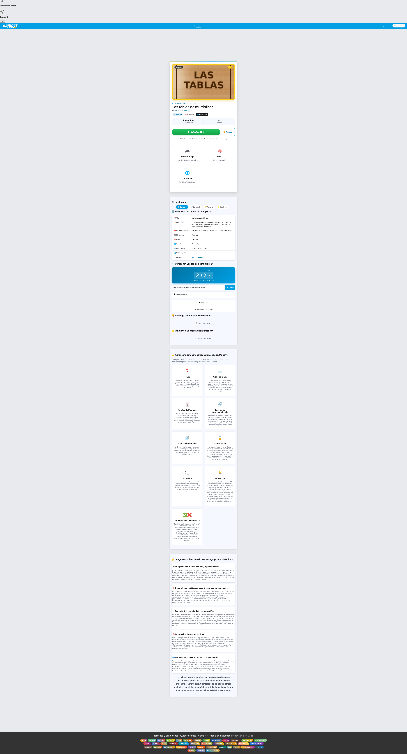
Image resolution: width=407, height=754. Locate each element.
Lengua (226, 740)
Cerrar (3, 10)
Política (259, 747)
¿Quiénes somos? (188, 735)
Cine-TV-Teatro (231, 743)
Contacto (203, 735)
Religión (191, 750)
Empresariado (168, 747)
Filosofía (192, 747)
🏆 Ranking (227, 132)
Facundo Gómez (181, 110)
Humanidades (211, 747)
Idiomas (206, 740)
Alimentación (206, 743)
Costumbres (243, 743)
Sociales (201, 750)
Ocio (229, 747)
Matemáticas (247, 740)
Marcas (221, 747)
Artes (144, 740)
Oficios (237, 747)
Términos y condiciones (166, 735)
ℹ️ (182, 207)
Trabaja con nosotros (219, 735)
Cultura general (256, 743)
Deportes (170, 740)
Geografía (187, 740)
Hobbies (200, 747)
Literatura (235, 740)
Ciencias (161, 740)
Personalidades (248, 747)
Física (179, 740)
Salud (164, 743)
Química (155, 743)
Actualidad (195, 743)
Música (147, 743)
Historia (197, 740)
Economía (157, 747)
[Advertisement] (203, 44)
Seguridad (172, 743)
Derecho (148, 747)
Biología (152, 740)
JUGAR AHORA (196, 132)
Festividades (181, 747)
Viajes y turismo (212, 750)
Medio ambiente (260, 740)
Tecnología (183, 743)
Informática (216, 740)
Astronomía (218, 743)
